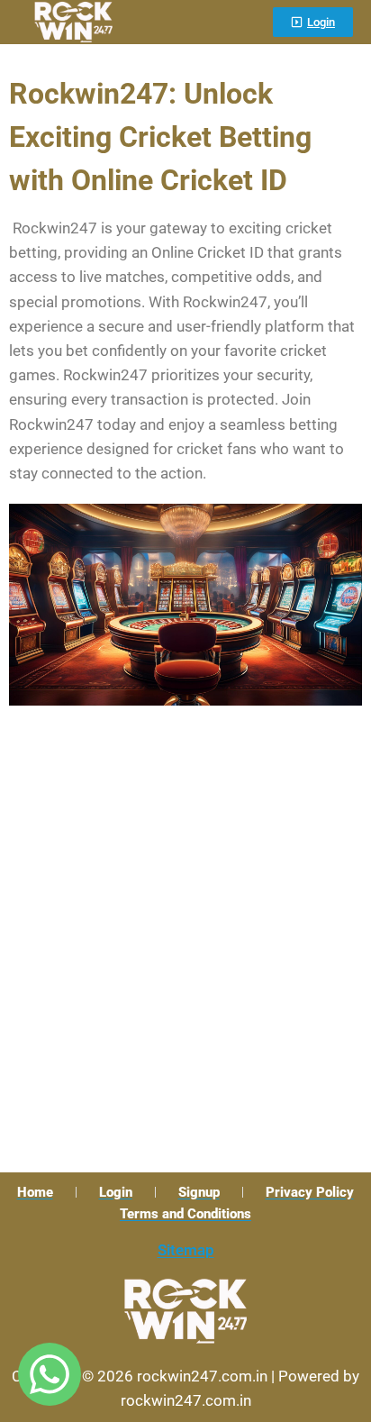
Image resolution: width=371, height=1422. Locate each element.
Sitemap (186, 1250)
